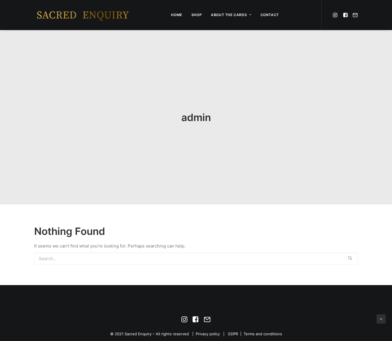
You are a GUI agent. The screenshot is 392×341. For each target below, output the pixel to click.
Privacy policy (208, 334)
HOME (176, 15)
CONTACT (270, 15)
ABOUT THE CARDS (229, 15)
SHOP (196, 15)
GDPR (233, 334)
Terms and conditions (263, 334)
